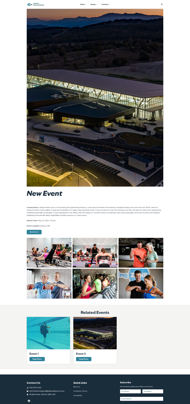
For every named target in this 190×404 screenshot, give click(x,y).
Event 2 (81, 353)
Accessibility (77, 395)
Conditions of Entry (80, 391)
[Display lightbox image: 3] (141, 253)
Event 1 (34, 353)
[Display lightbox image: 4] (49, 284)
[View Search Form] (161, 4)
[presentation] (48, 333)
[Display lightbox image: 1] (49, 253)
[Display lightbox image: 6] (141, 284)
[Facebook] (29, 401)
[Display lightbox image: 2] (95, 253)
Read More (38, 359)
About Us (76, 387)
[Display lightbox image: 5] (95, 284)
